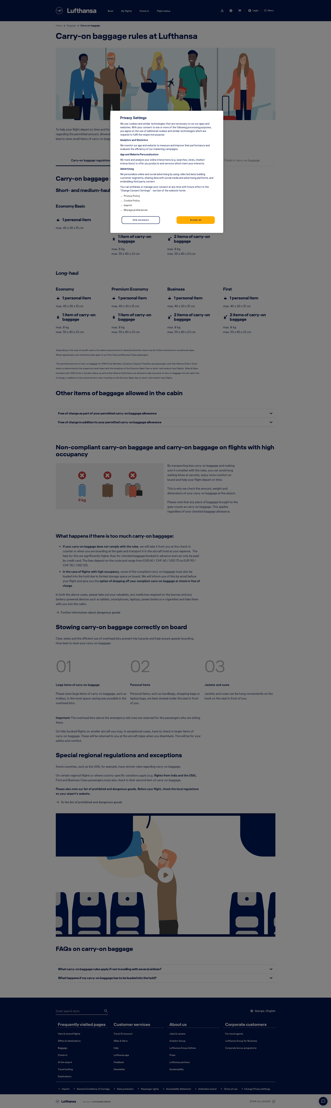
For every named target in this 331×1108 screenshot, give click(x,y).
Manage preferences (136, 210)
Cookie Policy (132, 200)
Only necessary (141, 220)
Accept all (195, 220)
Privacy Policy (132, 196)
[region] (166, 172)
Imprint (128, 205)
